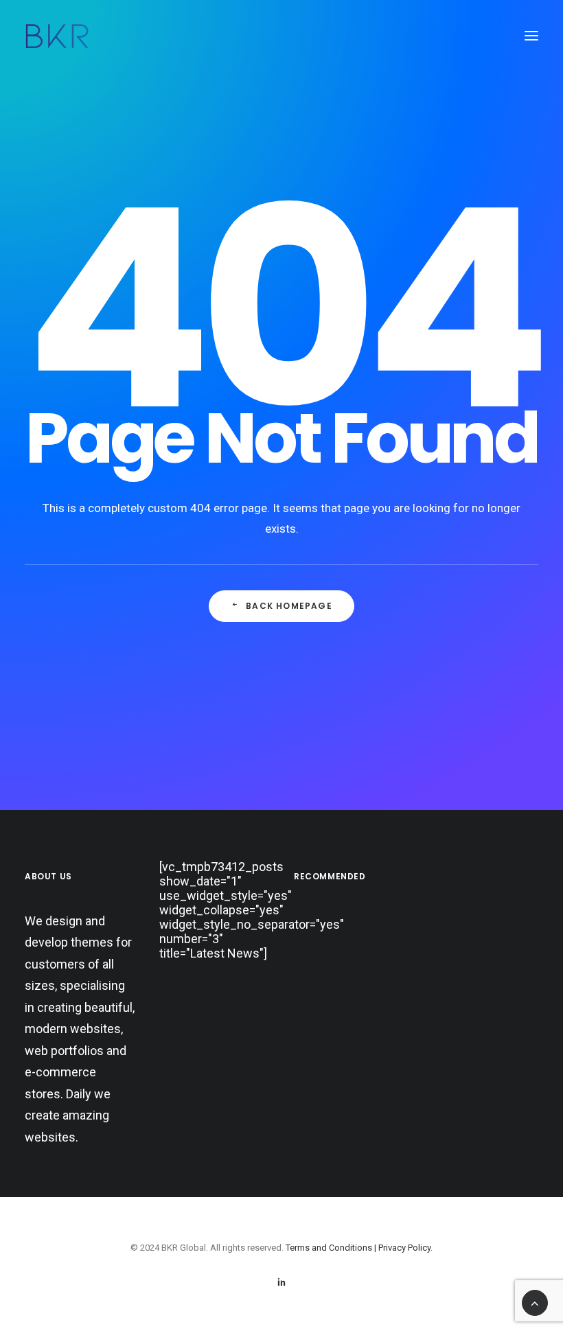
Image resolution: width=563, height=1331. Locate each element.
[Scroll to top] (535, 1302)
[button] (531, 35)
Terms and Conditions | (332, 1247)
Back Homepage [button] (289, 606)
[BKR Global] (57, 36)
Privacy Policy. (405, 1247)
